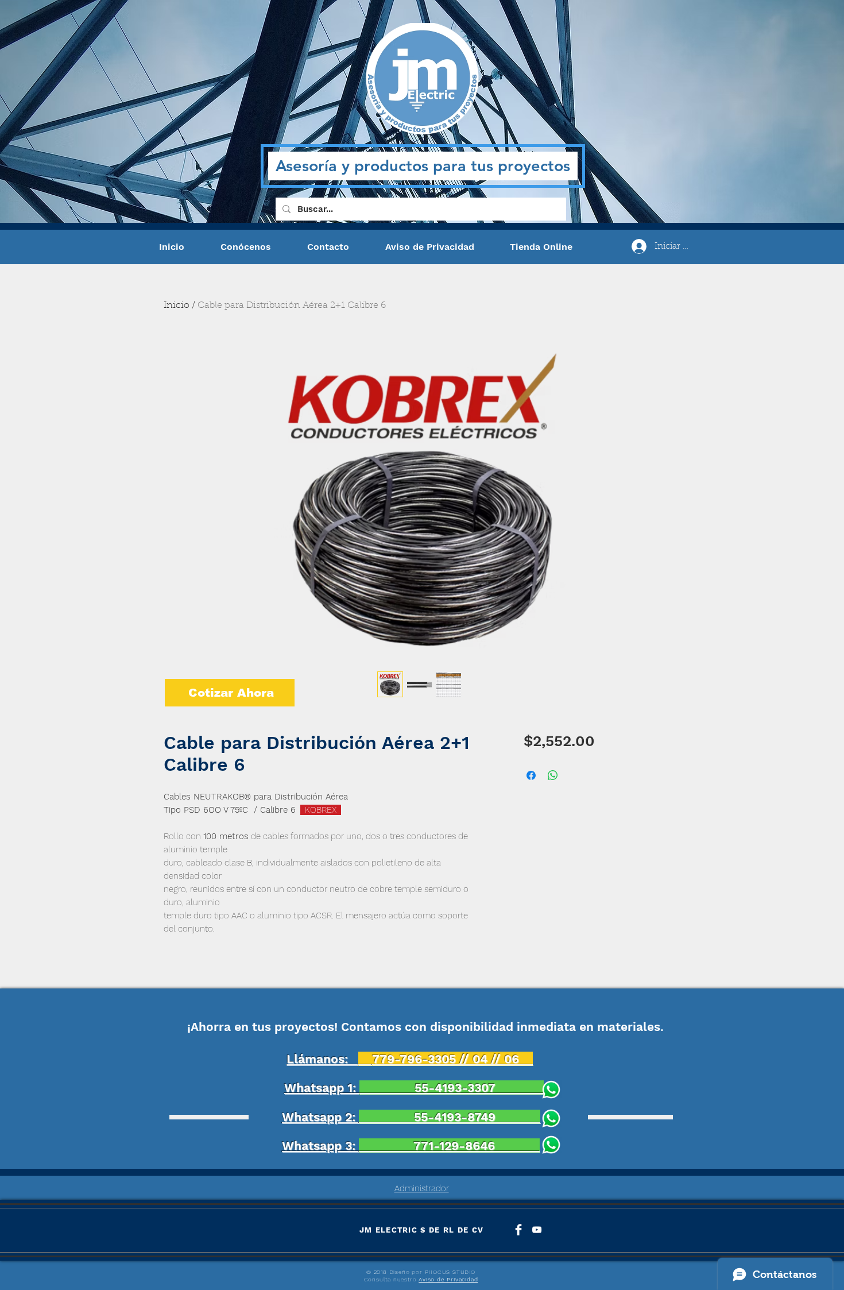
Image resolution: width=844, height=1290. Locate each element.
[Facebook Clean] (518, 1229)
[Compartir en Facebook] (531, 775)
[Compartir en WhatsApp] (553, 775)
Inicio (176, 305)
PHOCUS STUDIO (450, 1272)
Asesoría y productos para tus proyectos (423, 165)
